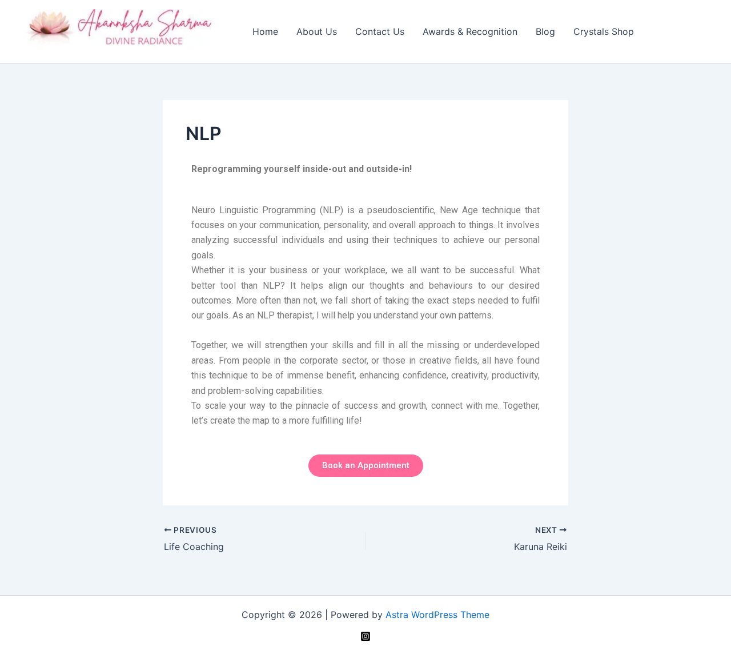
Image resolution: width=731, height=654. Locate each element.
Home (265, 31)
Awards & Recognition (470, 31)
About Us (316, 31)
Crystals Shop (603, 31)
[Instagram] (365, 636)
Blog (545, 31)
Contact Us (379, 31)
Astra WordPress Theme (437, 614)
